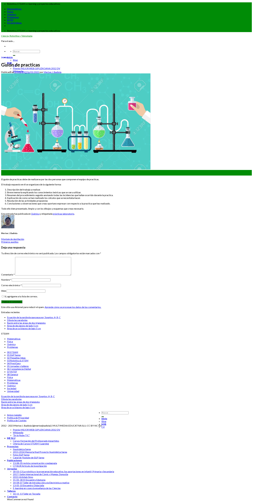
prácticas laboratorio (63, 213)
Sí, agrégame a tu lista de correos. (21, 296)
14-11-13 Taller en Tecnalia (26, 493)
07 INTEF (12, 371)
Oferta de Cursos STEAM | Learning (31, 443)
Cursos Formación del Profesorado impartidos (36, 440)
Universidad (13, 391)
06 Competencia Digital (19, 368)
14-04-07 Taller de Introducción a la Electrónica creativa (41, 482)
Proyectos (12, 446)
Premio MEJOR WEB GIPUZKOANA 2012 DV (36, 68)
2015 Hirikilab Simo (23, 477)
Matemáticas (14, 8)
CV (103, 426)
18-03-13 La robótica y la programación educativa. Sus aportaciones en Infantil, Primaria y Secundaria (63, 471)
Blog (15, 60)
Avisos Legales (14, 414)
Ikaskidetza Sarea (22, 449)
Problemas (13, 17)
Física (10, 11)
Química (11, 14)
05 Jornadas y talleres (18, 366)
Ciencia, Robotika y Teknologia (16, 35)
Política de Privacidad (18, 417)
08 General (12, 374)
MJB (103, 424)
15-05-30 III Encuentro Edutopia (29, 479)
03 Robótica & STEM (17, 360)
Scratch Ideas (14, 22)
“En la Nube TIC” (21, 435)
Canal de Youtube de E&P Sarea (28, 457)
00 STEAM (12, 352)
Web (3, 290)
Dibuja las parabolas (17, 320)
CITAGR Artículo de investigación (30, 465)
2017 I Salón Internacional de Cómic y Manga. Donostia (40, 474)
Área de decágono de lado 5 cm (22, 325)
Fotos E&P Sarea (21, 454)
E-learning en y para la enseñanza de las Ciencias (37, 488)
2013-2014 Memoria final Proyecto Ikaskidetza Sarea (40, 452)
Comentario (8, 274)
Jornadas (12, 468)
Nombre (6, 279)
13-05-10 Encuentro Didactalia (28, 485)
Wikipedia (18, 432)
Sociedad (11, 388)
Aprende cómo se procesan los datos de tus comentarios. (73, 307)
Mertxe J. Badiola (52, 72)
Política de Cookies (17, 420)
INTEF (10, 20)
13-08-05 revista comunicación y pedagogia (35, 463)
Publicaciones (14, 460)
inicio (10, 57)
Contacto (12, 496)
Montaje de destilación (12, 239)
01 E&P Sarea (13, 355)
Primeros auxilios (9, 241)
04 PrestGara (13, 363)
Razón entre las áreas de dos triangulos (26, 322)
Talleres (11, 491)
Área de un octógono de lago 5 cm (24, 328)
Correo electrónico (11, 285)
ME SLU (11, 438)
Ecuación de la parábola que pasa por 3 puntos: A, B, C (34, 317)
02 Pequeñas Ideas (16, 357)
